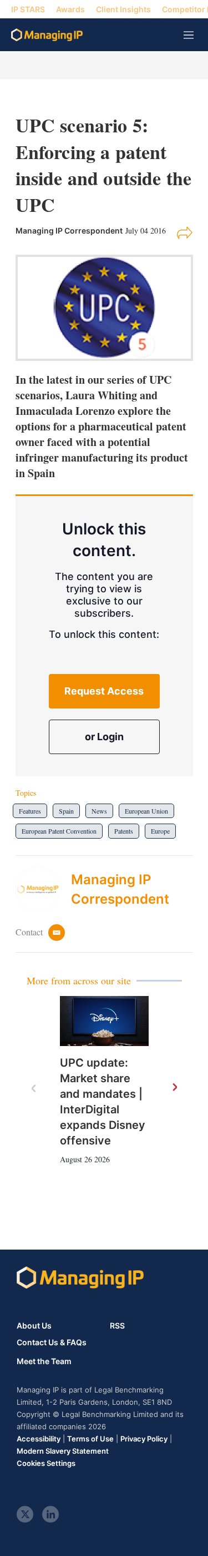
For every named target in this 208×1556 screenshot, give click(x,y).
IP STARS (28, 9)
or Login (104, 736)
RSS (117, 1325)
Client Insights (123, 9)
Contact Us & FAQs (52, 1342)
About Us (34, 1325)
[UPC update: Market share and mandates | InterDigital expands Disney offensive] (104, 1021)
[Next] (174, 1088)
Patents (123, 830)
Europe (160, 830)
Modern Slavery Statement (63, 1450)
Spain (66, 810)
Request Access (104, 691)
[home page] (47, 34)
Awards (70, 9)
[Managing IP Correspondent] (43, 889)
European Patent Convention (59, 830)
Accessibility (38, 1438)
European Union (146, 810)
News (99, 810)
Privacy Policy (144, 1438)
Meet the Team (44, 1361)
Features (30, 810)
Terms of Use (90, 1438)
